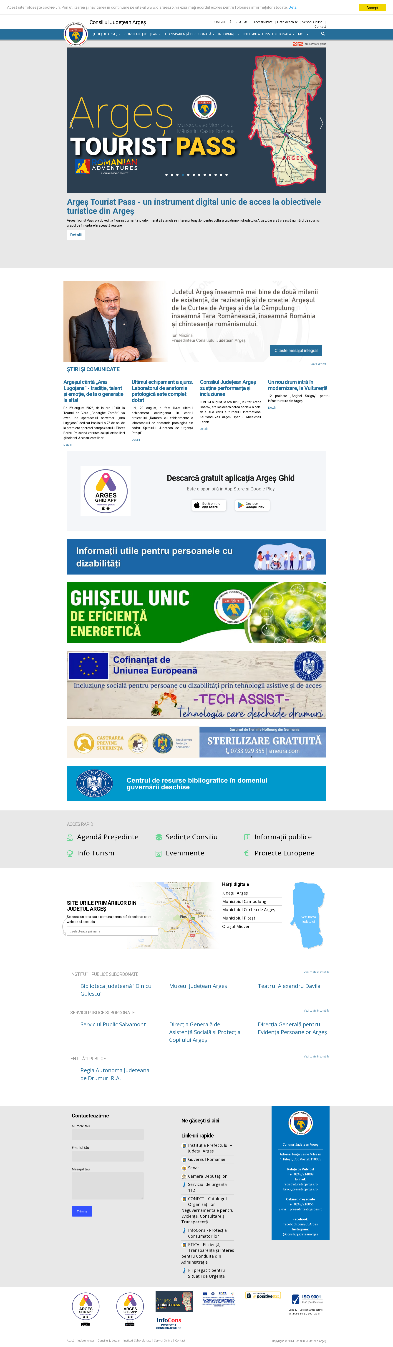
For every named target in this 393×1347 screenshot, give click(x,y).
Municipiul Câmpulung (244, 901)
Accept (372, 7)
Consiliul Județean (141, 34)
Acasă (71, 1340)
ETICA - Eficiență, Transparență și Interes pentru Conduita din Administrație (207, 1253)
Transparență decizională (188, 34)
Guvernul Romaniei (206, 1159)
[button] (166, 174)
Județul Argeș (105, 34)
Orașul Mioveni (237, 926)
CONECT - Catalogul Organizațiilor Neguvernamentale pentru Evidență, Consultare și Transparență (207, 1210)
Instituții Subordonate (137, 1340)
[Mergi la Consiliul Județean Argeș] (300, 1122)
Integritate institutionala (267, 34)
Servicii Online (312, 22)
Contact (320, 26)
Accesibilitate (263, 22)
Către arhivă (318, 364)
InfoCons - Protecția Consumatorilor (207, 1233)
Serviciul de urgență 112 (207, 1187)
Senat (193, 1167)
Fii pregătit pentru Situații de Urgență (206, 1273)
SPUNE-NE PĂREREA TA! (229, 22)
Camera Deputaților (207, 1176)
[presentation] (71, 123)
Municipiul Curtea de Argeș (248, 909)
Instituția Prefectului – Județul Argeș (210, 1148)
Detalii (294, 7)
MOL (302, 34)
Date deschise (287, 22)
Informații (227, 34)
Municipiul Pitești (239, 918)
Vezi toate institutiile (317, 972)
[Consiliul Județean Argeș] (75, 24)
